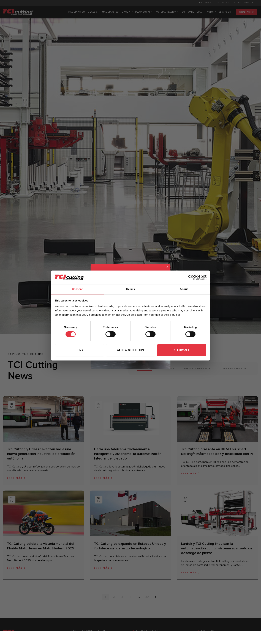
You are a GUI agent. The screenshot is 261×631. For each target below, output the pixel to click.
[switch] (110, 334)
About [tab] (184, 288)
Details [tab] (130, 288)
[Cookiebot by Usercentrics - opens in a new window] (190, 277)
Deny (79, 350)
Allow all (181, 350)
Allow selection (130, 350)
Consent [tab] (77, 288)
